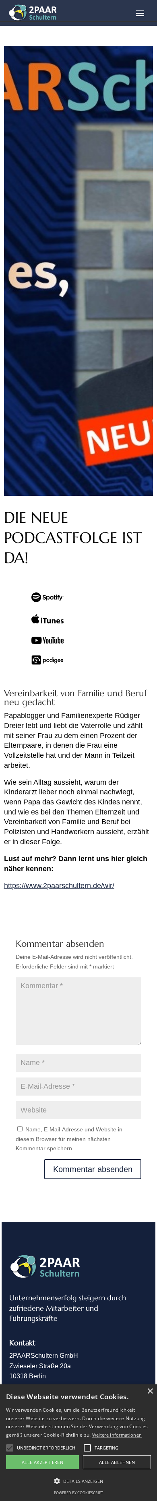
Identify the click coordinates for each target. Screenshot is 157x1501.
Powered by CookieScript (78, 1492)
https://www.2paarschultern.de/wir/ (59, 886)
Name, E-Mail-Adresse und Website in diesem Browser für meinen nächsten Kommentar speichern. (69, 1139)
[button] (10, 1448)
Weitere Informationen (117, 1435)
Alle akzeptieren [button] (42, 1462)
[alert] (78, 1442)
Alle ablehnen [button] (117, 1462)
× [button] (150, 1391)
